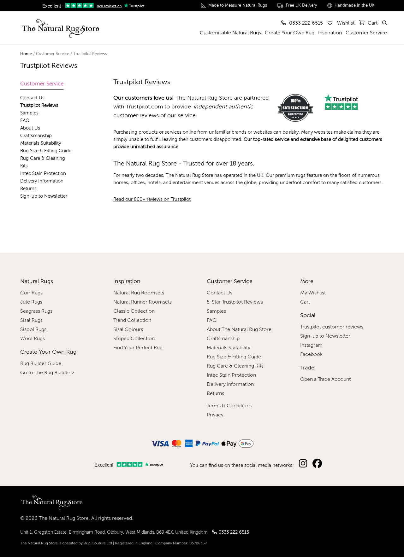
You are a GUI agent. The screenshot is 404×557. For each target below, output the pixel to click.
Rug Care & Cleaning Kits (235, 366)
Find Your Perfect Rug (138, 348)
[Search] (384, 23)
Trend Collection (132, 320)
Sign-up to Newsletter (43, 196)
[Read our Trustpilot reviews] (93, 6)
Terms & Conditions (229, 406)
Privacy (215, 415)
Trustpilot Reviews (39, 105)
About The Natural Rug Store (239, 329)
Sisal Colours (128, 329)
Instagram (311, 345)
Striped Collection (134, 338)
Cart (305, 302)
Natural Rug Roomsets (138, 293)
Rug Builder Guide (40, 363)
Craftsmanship (36, 135)
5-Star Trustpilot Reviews (235, 302)
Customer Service (366, 33)
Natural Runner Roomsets (142, 302)
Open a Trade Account (325, 379)
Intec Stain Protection (43, 173)
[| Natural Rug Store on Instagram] (302, 464)
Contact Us (32, 98)
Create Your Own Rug (289, 33)
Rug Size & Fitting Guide (45, 150)
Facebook (311, 354)
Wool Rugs (32, 338)
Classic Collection (134, 311)
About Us (30, 128)
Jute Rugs (31, 302)
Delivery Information (41, 181)
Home (26, 54)
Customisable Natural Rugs (230, 33)
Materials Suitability (40, 143)
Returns (28, 188)
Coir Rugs (31, 293)
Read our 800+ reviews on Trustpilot (152, 199)
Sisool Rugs (33, 329)
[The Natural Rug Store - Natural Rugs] (59, 27)
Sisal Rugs (31, 320)
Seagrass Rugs (36, 311)
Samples (29, 113)
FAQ (25, 120)
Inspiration (330, 33)
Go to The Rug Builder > (47, 372)
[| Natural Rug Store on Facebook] (317, 464)
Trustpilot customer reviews (331, 327)
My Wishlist (313, 293)
